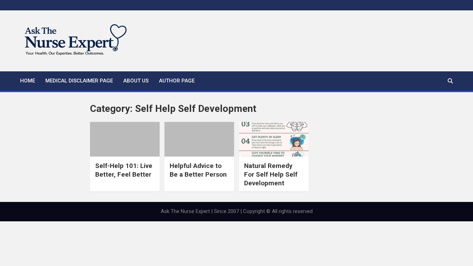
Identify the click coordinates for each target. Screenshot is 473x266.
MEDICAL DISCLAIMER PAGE (79, 81)
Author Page (177, 81)
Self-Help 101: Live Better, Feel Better (123, 170)
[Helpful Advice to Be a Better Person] (199, 139)
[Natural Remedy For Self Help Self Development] (274, 139)
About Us (136, 81)
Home (27, 81)
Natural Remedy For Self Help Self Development (270, 174)
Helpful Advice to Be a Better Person (198, 170)
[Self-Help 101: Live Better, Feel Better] (125, 139)
